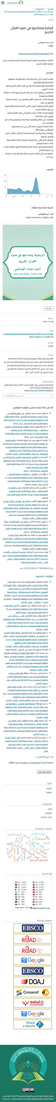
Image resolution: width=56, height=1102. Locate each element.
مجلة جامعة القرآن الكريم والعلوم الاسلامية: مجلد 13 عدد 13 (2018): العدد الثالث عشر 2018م (27, 494)
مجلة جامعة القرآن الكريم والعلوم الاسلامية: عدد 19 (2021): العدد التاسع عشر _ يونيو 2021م (27, 610)
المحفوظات (39, 9)
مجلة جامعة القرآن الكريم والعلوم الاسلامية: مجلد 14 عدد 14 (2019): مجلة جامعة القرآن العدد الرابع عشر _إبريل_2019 (26, 420)
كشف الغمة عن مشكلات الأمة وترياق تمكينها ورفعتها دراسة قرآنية (25, 442)
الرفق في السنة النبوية (18, 521)
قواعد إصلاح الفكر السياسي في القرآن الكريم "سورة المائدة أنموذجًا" (27, 688)
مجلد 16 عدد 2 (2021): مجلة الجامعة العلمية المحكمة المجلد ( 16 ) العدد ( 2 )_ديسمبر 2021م (28, 13)
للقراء (50, 809)
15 (33, 568)
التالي (40, 757)
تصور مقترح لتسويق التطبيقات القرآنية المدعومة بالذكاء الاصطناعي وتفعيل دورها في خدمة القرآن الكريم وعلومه (26, 656)
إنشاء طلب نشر (44, 771)
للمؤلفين (48, 813)
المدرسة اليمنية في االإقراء (14, 552)
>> (21, 568)
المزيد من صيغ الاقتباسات (14, 396)
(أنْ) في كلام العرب (11, 605)
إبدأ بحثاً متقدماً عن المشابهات (31, 762)
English (49, 792)
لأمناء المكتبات (46, 817)
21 (48, 568)
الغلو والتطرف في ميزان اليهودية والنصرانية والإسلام (27, 415)
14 (30, 568)
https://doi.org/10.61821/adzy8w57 (34, 53)
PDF (47, 308)
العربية (49, 788)
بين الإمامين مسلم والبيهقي (19, 474)
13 (27, 568)
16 (35, 568)
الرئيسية (50, 9)
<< (52, 568)
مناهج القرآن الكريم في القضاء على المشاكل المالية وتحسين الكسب (26, 634)
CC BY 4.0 (6, 1099)
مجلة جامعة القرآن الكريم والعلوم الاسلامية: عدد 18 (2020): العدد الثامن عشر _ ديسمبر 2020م (26, 680)
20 (45, 568)
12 (25, 568)
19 (43, 568)
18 (40, 568)
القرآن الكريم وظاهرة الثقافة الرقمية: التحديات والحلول (28, 536)
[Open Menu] (2, 2)
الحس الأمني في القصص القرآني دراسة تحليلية (28, 722)
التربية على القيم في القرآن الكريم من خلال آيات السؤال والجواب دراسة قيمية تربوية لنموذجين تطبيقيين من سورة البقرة (25, 505)
